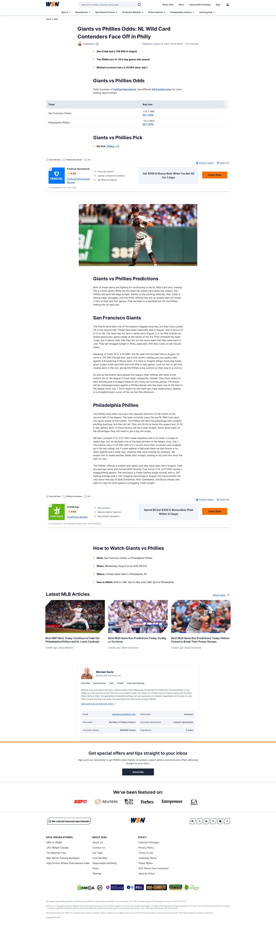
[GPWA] (175, 887)
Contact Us (99, 847)
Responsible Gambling (200, 4)
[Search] (139, 4)
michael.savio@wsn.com (124, 714)
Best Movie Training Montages (63, 858)
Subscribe (138, 772)
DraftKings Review (77, 517)
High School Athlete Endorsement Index (68, 863)
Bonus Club (168, 4)
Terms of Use (146, 852)
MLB (56, 19)
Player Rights (146, 863)
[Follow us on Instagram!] (213, 821)
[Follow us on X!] (199, 821)
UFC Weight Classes (58, 847)
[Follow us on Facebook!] (192, 821)
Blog (218, 4)
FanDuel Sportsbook (124, 89)
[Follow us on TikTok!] (227, 821)
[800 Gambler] (156, 887)
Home (48, 19)
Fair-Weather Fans (56, 852)
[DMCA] (86, 887)
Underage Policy (148, 858)
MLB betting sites (161, 89)
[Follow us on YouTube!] (206, 821)
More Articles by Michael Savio (97, 704)
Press (95, 868)
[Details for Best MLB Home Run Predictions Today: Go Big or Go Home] (138, 616)
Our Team (98, 852)
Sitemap (97, 873)
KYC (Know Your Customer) (154, 868)
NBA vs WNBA (54, 842)
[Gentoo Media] (135, 887)
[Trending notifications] (227, 4)
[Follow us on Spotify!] (220, 821)
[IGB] (114, 887)
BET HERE (148, 114)
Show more (219, 595)
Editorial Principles (149, 842)
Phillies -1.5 (113, 146)
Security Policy (147, 873)
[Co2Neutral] (192, 887)
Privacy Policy (146, 847)
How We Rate (100, 858)
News (181, 4)
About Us (98, 842)
